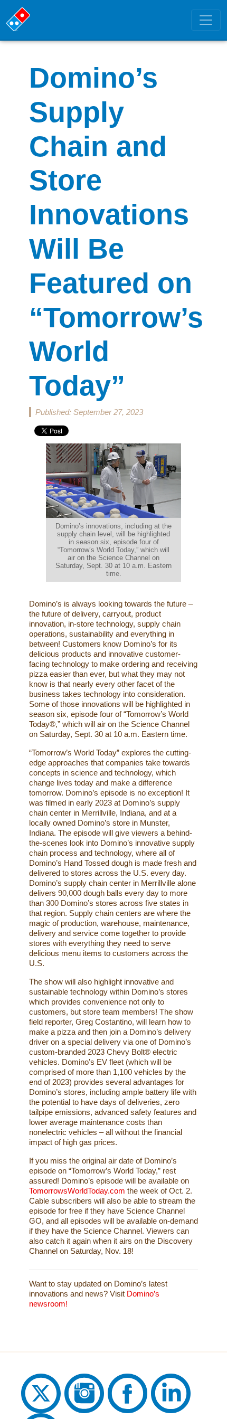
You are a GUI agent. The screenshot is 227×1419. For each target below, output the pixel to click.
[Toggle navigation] (206, 20)
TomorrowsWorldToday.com (77, 1190)
